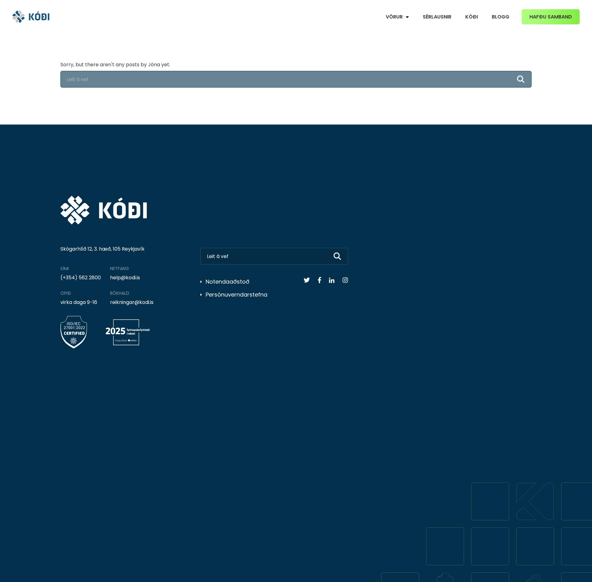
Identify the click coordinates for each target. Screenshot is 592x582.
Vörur (394, 17)
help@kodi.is (125, 277)
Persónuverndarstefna (236, 294)
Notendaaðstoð (227, 281)
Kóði (471, 16)
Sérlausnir (437, 16)
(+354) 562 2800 (80, 277)
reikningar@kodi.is (132, 302)
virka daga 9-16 (78, 302)
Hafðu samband (550, 16)
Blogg (500, 16)
